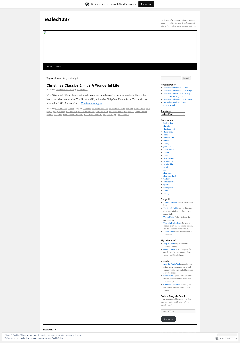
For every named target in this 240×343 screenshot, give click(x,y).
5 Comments (123, 114)
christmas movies (117, 108)
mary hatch (129, 111)
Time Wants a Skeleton (172, 222)
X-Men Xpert (168, 231)
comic (165, 134)
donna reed (139, 108)
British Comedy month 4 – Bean (176, 87)
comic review (168, 137)
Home (49, 66)
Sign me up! (168, 319)
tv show (166, 178)
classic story (168, 131)
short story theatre (170, 175)
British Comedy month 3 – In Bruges (177, 90)
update (165, 184)
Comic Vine (168, 275)
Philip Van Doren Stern (73, 114)
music (165, 155)
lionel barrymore (116, 111)
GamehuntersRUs (170, 249)
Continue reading (91, 103)
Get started (146, 4)
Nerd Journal (168, 158)
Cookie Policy (57, 338)
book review (168, 123)
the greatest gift (109, 114)
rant (164, 170)
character (166, 126)
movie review (61, 108)
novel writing (168, 164)
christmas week (169, 128)
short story (167, 173)
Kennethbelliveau (170, 202)
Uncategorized (169, 181)
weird (165, 190)
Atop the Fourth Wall (171, 264)
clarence (129, 108)
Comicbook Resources (172, 284)
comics (166, 140)
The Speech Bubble (170, 208)
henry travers (71, 111)
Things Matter (168, 217)
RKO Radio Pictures (93, 114)
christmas (87, 108)
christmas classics (100, 108)
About (58, 66)
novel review (168, 161)
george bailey (59, 111)
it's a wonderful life (86, 111)
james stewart (102, 111)
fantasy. (166, 143)
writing (166, 193)
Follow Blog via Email (173, 296)
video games (168, 187)
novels (165, 167)
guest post (167, 146)
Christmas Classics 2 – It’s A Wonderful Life (83, 85)
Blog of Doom (169, 243)
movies (71, 108)
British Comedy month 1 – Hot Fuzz (177, 99)
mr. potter (58, 114)
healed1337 (56, 19)
